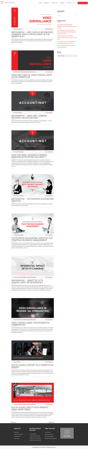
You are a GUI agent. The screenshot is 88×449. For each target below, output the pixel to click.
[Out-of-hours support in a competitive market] (32, 350)
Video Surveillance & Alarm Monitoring (27, 72)
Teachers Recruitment (35, 436)
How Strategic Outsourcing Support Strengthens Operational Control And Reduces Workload (66, 26)
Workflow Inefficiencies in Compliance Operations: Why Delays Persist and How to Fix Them (67, 37)
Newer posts (51, 422)
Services (54, 3)
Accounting (20, 151)
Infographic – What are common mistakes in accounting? (29, 117)
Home (40, 3)
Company (46, 3)
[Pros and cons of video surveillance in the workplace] (32, 60)
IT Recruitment (33, 434)
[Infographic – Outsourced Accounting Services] (32, 184)
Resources (16, 438)
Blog (74, 3)
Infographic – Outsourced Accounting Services (32, 200)
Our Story (16, 432)
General (20, 29)
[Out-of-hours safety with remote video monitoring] (32, 392)
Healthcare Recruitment (35, 438)
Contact (69, 3)
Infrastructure (17, 436)
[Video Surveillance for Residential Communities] (32, 308)
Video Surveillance (49, 436)
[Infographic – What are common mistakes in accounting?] (32, 101)
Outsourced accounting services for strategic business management (32, 239)
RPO (19, 362)
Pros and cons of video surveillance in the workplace (31, 76)
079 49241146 (83, 3)
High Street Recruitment (35, 440)
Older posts (13, 422)
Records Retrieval (49, 434)
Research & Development (51, 438)
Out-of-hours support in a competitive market (32, 366)
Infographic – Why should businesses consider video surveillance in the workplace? (32, 34)
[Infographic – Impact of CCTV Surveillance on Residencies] (32, 265)
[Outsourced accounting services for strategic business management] (32, 223)
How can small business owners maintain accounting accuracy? (29, 156)
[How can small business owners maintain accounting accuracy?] (32, 140)
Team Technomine (18, 434)
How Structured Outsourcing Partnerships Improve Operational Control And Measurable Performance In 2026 (66, 32)
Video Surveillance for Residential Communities (30, 324)
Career (62, 3)
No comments (49, 29)
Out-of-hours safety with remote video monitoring (29, 408)
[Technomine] (8, 2)
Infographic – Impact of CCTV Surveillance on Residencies (27, 281)
